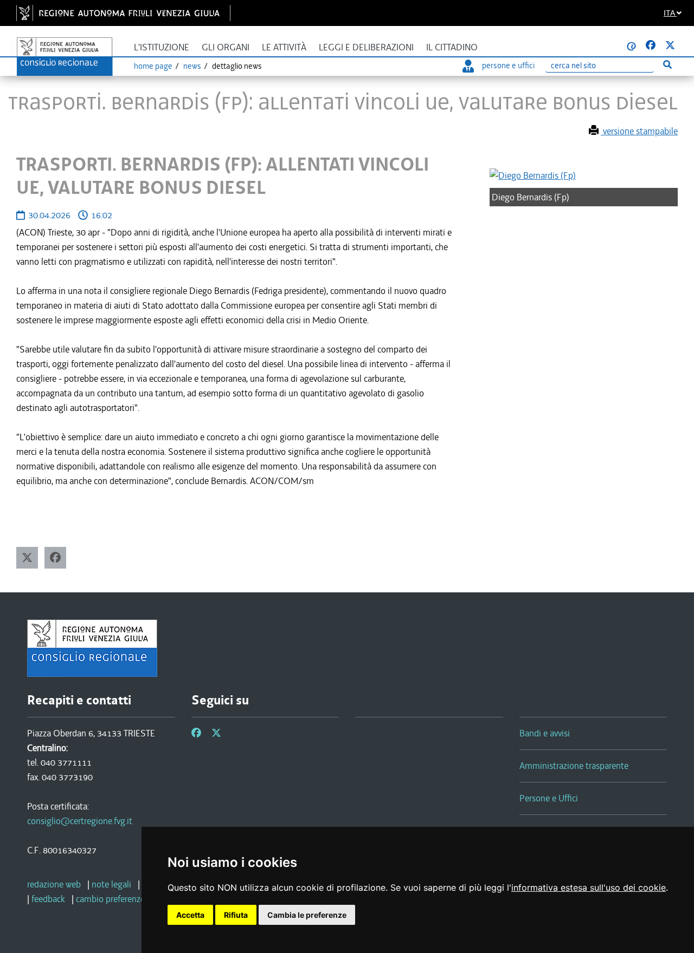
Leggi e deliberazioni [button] (366, 47)
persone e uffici (508, 65)
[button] (27, 558)
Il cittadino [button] (452, 47)
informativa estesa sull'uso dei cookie (588, 887)
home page (153, 66)
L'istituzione (161, 47)
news (192, 66)
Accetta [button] (190, 914)
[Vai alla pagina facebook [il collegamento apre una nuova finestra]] (651, 45)
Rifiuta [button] (236, 914)
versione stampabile (639, 131)
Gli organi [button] (225, 47)
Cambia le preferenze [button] (306, 914)
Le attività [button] (284, 47)
